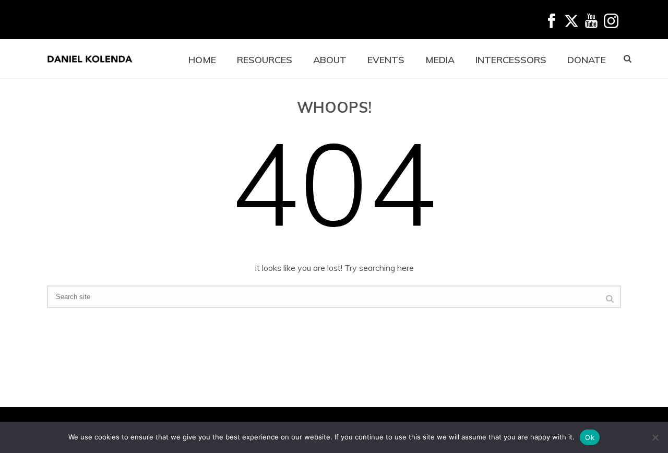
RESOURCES (264, 60)
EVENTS (385, 60)
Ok (589, 437)
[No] (655, 437)
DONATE (586, 60)
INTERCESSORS (510, 60)
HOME (202, 60)
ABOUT (330, 60)
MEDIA (440, 60)
